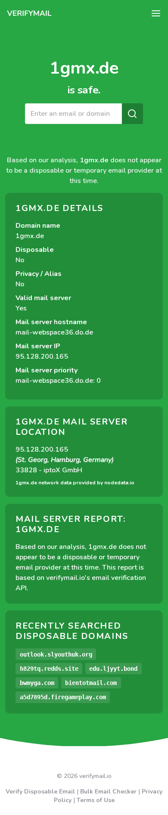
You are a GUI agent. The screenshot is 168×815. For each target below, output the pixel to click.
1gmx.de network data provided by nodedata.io (75, 482)
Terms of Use (96, 800)
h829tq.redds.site (49, 668)
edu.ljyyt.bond (113, 668)
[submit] (132, 113)
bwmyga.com (37, 682)
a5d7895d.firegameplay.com (63, 697)
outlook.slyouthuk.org (56, 654)
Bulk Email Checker (108, 791)
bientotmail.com (91, 682)
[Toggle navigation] (156, 13)
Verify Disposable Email (40, 791)
